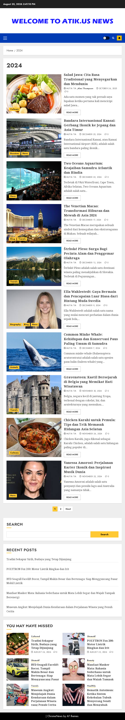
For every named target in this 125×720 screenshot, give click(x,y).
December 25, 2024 (92, 134)
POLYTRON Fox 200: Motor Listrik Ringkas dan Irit (38, 569)
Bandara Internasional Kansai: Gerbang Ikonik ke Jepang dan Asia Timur (90, 125)
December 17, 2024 (91, 220)
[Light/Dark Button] (106, 38)
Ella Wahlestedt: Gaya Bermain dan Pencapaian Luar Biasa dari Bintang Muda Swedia (91, 296)
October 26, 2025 (108, 88)
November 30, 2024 (92, 391)
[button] (5, 38)
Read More (72, 112)
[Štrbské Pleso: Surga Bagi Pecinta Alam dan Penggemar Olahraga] (34, 266)
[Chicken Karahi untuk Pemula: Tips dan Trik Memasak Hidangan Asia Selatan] (34, 437)
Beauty (90, 660)
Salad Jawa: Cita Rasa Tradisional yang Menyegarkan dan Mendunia (90, 79)
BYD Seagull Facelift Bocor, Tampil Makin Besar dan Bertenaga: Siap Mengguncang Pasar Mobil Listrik (45, 674)
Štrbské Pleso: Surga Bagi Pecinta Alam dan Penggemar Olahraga (89, 253)
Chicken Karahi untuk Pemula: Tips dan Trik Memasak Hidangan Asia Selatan (89, 424)
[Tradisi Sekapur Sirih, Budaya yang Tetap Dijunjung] (18, 644)
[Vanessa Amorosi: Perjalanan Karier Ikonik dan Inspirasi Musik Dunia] (34, 480)
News (25, 153)
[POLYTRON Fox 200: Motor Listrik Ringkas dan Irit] (73, 644)
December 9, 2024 (91, 305)
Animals (14, 367)
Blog (12, 238)
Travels (22, 238)
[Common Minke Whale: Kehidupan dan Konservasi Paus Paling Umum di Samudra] (34, 352)
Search (15, 524)
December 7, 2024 (91, 348)
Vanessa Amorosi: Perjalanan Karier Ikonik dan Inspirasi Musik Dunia (88, 467)
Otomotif (91, 636)
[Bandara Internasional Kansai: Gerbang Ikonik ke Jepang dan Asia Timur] (34, 138)
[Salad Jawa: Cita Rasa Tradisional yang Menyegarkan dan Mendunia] (34, 93)
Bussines (14, 153)
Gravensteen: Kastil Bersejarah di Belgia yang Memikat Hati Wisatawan (90, 381)
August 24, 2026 (42, 652)
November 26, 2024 (92, 434)
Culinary (14, 109)
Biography (15, 324)
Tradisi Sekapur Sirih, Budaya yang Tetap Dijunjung (39, 559)
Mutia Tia (71, 88)
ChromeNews (54, 716)
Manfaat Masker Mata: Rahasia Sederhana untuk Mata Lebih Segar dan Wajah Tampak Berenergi (100, 674)
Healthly (91, 686)
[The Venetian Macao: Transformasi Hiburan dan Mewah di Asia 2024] (34, 223)
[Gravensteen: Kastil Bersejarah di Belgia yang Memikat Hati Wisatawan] (34, 394)
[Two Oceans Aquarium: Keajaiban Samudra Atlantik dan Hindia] (34, 180)
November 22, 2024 (92, 476)
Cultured (35, 636)
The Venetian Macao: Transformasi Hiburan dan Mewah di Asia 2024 (86, 210)
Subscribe (119, 38)
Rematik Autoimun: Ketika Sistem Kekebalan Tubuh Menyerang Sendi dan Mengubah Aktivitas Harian (100, 699)
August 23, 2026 (98, 652)
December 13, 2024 (92, 262)
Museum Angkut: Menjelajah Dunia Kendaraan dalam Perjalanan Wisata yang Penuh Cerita (43, 697)
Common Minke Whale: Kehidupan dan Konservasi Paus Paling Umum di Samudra (91, 339)
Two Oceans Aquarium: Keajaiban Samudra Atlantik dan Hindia (88, 168)
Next (68, 509)
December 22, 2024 (92, 177)
